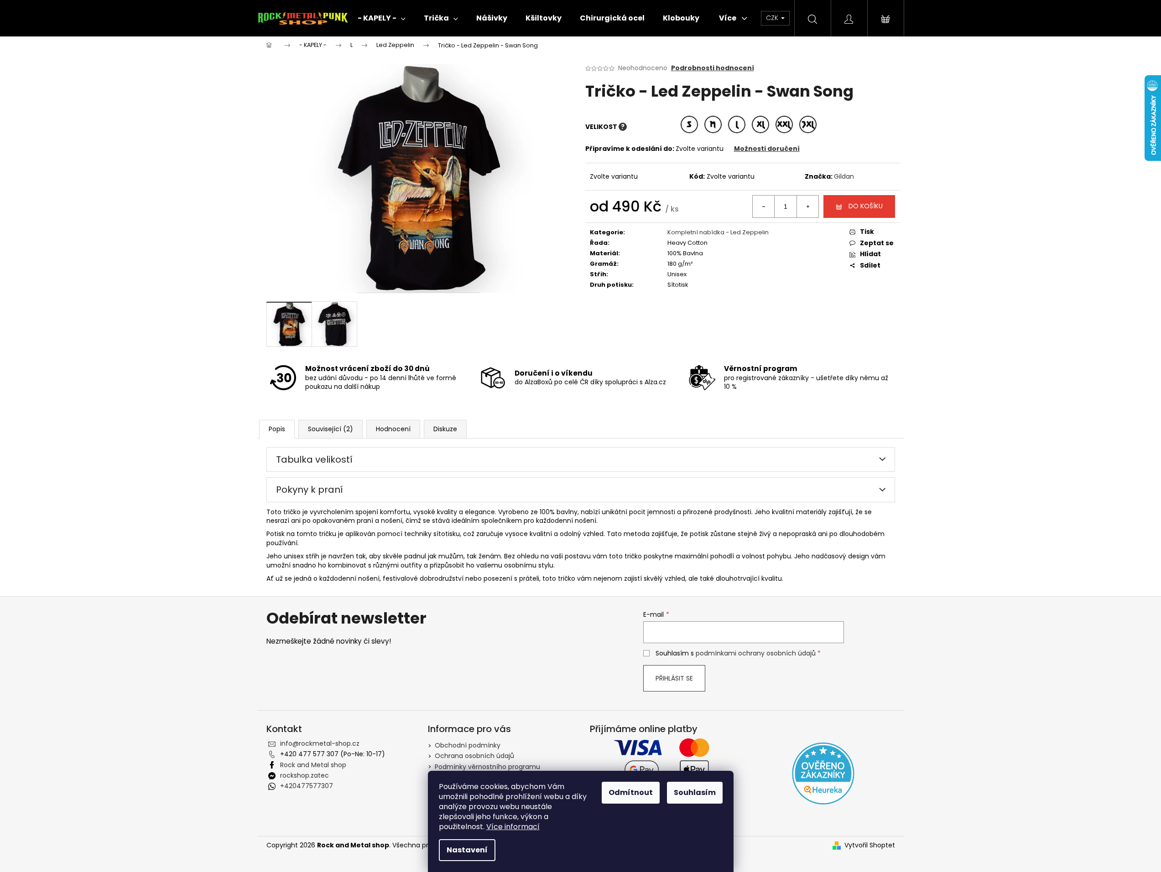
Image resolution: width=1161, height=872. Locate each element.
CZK (773, 17)
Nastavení (467, 850)
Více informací (513, 826)
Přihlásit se (674, 678)
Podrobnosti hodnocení (712, 68)
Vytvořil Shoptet (869, 845)
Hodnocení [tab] (393, 428)
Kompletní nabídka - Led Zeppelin (718, 232)
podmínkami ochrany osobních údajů (756, 653)
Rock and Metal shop (313, 764)
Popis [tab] (277, 428)
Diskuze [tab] (445, 428)
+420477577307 (306, 785)
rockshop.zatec (304, 775)
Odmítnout (631, 792)
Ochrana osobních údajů (474, 755)
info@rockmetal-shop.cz (319, 743)
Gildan (844, 176)
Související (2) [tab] (330, 428)
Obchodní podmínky (467, 745)
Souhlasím (695, 792)
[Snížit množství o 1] (764, 206)
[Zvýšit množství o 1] (807, 206)
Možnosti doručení (767, 148)
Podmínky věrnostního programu (487, 766)
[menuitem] (382, 18)
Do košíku (866, 206)
